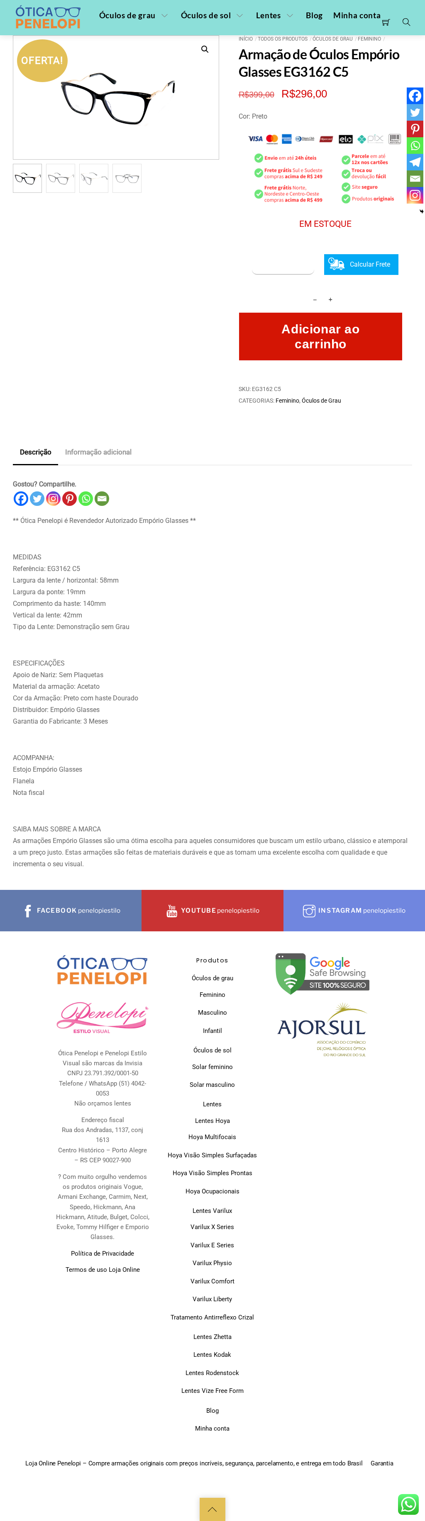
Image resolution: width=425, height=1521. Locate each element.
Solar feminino (212, 1067)
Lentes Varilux (212, 1211)
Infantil (212, 1031)
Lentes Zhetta (212, 1337)
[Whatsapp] (85, 498)
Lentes (268, 15)
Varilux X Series (212, 1227)
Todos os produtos (283, 39)
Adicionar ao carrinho (320, 336)
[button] (205, 49)
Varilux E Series (212, 1245)
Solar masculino (212, 1085)
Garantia (382, 1463)
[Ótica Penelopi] (49, 17)
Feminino (369, 39)
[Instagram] (53, 498)
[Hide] (421, 211)
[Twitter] (37, 498)
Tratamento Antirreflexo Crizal (212, 1317)
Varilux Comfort (212, 1281)
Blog (314, 15)
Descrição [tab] (35, 452)
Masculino (212, 1012)
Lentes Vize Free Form (212, 1391)
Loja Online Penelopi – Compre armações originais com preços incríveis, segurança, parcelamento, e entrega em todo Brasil (194, 1463)
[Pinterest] (69, 498)
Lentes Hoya (212, 1121)
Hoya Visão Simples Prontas (212, 1173)
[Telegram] (415, 162)
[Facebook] (21, 498)
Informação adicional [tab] (98, 452)
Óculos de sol (206, 15)
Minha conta (357, 15)
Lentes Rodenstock (212, 1373)
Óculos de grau (127, 15)
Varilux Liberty (212, 1299)
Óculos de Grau (333, 39)
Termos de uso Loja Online (103, 1269)
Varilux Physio (212, 1263)
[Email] (102, 498)
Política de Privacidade (102, 1253)
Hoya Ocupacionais (212, 1191)
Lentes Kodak (212, 1354)
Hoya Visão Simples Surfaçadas (212, 1155)
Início (246, 39)
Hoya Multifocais (212, 1137)
